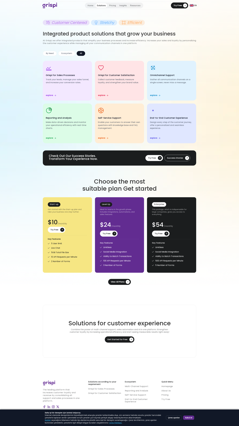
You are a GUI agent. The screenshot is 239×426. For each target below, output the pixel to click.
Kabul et (188, 417)
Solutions (101, 5)
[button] (135, 5)
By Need (50, 53)
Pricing (112, 5)
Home (90, 5)
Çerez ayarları (174, 417)
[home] (49, 5)
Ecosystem (66, 53)
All (81, 53)
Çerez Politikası (115, 423)
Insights (123, 5)
